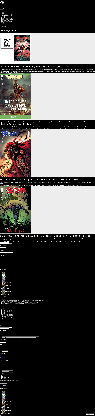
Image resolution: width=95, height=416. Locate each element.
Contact (3, 16)
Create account (5, 346)
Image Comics (31, 71)
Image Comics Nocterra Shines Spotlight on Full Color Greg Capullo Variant (34, 66)
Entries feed (4, 349)
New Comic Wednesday (60, 71)
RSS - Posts (3, 356)
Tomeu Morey (10, 72)
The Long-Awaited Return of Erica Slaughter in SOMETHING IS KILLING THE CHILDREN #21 (19, 303)
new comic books (52, 71)
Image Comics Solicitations (39, 71)
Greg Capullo (26, 71)
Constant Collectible (5, 6)
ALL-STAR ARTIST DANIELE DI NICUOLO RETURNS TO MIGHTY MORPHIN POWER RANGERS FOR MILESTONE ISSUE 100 (24, 300)
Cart (3, 23)
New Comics (67, 71)
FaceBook (3, 383)
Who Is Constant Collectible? (7, 19)
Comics (21, 71)
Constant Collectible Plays (7, 14)
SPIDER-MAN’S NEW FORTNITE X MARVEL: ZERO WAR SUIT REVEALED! (15, 301)
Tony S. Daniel (16, 72)
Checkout (4, 24)
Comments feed (5, 350)
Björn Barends (2, 128)
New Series (87, 71)
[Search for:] (4, 242)
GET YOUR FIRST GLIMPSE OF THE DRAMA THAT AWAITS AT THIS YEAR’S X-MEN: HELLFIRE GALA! (20, 302)
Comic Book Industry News (8, 71)
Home (3, 12)
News (91, 71)
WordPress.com (5, 351)
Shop (3, 22)
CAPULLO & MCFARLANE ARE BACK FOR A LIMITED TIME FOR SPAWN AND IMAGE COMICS (45, 236)
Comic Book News (16, 71)
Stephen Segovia (84, 128)
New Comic (47, 71)
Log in (3, 348)
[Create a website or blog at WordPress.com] (0, 415)
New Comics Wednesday (74, 71)
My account (4, 25)
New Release (82, 71)
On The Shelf (4, 27)
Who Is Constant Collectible (7, 18)
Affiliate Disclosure (5, 20)
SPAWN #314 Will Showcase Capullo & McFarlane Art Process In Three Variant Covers (39, 179)
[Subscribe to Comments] (0, 357)
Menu (1, 10)
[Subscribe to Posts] (0, 356)
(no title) (4, 299)
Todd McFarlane (91, 128)
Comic (1, 71)
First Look (25, 241)
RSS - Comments (4, 357)
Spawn (79, 128)
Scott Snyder (4, 72)
